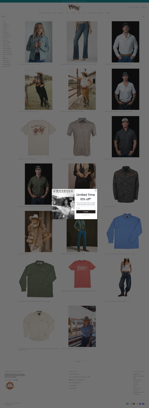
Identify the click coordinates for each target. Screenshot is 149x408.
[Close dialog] (96, 190)
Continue (86, 211)
